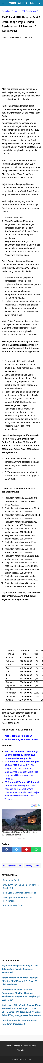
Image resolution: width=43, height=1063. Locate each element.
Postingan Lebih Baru (12, 865)
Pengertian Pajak (11, 880)
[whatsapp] (36, 849)
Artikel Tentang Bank (13, 905)
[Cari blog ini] (39, 3)
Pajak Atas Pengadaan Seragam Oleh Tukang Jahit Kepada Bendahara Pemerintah (20, 969)
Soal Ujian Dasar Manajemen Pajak (19, 892)
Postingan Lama (32, 865)
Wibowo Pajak (21, 3)
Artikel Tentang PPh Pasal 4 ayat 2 (22, 739)
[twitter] (17, 849)
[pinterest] (26, 849)
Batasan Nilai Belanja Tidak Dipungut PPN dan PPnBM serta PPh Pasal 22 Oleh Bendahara (20, 981)
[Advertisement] (21, 64)
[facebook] (7, 849)
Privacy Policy (30, 1046)
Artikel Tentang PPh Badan (19, 736)
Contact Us (17, 1046)
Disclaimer (21, 1050)
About (8, 1046)
